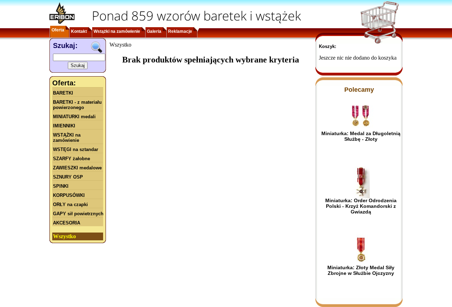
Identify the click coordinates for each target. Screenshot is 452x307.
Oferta (58, 30)
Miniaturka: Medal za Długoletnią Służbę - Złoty (360, 136)
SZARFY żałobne (71, 158)
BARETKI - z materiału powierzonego (77, 105)
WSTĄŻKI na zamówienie (67, 137)
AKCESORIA (66, 222)
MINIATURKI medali (74, 116)
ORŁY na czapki (70, 204)
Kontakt (79, 31)
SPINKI (61, 186)
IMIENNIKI (64, 125)
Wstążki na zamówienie (117, 31)
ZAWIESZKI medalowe (77, 167)
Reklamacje (180, 31)
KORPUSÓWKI (69, 195)
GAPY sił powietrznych (78, 213)
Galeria (154, 31)
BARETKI (63, 93)
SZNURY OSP (68, 177)
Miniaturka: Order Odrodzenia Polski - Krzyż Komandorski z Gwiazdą (361, 206)
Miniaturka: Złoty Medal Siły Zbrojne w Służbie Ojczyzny (360, 270)
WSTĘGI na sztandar (75, 149)
